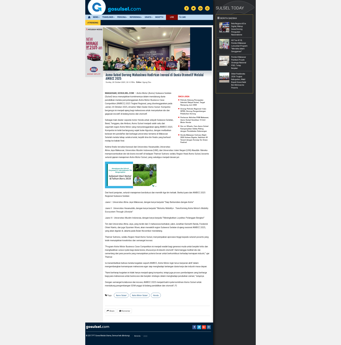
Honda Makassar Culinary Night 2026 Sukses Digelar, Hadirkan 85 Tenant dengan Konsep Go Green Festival (194, 139)
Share (111, 311)
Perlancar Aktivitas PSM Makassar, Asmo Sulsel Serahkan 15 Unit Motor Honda (194, 120)
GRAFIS (148, 17)
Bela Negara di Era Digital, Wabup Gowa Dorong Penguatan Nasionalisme (238, 29)
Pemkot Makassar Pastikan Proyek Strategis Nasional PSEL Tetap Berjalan (238, 63)
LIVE (172, 17)
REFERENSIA (135, 17)
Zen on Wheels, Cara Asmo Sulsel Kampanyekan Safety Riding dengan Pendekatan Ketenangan (194, 128)
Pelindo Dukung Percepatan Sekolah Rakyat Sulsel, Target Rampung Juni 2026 (192, 102)
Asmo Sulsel (121, 295)
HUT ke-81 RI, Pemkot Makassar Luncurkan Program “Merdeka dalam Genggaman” (239, 46)
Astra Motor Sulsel (139, 295)
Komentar (125, 311)
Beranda (137, 336)
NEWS (95, 17)
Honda (156, 295)
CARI (183, 17)
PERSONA (121, 17)
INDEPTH (159, 17)
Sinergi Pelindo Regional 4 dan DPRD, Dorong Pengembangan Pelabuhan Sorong (193, 111)
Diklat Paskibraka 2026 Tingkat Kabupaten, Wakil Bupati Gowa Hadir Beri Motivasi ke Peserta (238, 80)
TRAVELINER (107, 17)
